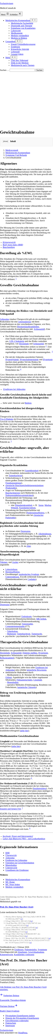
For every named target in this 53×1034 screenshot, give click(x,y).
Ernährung (15, 47)
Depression (25, 531)
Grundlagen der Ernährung (17, 870)
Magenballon (12, 682)
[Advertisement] (26, 100)
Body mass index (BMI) (13, 245)
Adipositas (4, 319)
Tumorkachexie (15, 475)
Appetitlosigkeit (31, 470)
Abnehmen (22, 952)
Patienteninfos (31, 949)
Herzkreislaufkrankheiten (28, 326)
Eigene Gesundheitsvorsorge (23, 44)
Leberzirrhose (11, 569)
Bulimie (28, 403)
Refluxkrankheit (7, 658)
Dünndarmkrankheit (23, 505)
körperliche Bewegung (36, 670)
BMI (7, 853)
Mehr (7, 57)
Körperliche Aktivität (20, 49)
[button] (20, 1015)
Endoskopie (26, 616)
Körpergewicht (9, 242)
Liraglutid (37, 680)
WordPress (22, 1033)
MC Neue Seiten (12, 884)
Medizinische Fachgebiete (22, 23)
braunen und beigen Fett (10, 809)
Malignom (11, 634)
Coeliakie (32, 579)
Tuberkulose (12, 631)
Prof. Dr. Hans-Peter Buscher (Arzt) (16, 907)
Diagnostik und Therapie (21, 25)
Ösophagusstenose (13, 483)
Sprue (40, 505)
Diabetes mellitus (30, 653)
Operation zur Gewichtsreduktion (19, 863)
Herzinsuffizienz (12, 572)
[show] (5, 141)
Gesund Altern (17, 54)
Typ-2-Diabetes (6, 419)
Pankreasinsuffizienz (35, 512)
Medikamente (17, 33)
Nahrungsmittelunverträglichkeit (19, 495)
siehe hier (24, 730)
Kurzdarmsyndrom (27, 508)
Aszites (15, 562)
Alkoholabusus (44, 534)
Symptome (42, 949)
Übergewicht (11, 855)
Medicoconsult (11, 150)
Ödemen (3, 562)
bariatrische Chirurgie (26, 687)
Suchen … (4, 70)
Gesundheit (10, 41)
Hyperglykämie (12, 359)
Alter (28, 546)
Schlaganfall (39, 329)
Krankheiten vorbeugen (24, 954)
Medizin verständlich (20, 35)
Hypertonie (48, 359)
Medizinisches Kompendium (17, 20)
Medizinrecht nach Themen (22, 65)
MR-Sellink (41, 619)
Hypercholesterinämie (29, 359)
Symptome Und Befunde (16, 155)
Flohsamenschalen (24, 680)
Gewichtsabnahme (36, 952)
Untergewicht (11, 868)
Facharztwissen (6, 3)
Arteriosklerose (24, 321)
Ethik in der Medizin (20, 63)
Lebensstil (15, 52)
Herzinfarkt (24, 344)
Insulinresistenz (39, 788)
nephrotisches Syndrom (29, 574)
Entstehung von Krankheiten (23, 28)
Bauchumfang (9, 247)
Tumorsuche (36, 634)
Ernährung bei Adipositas (14, 389)
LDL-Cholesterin (16, 341)
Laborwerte (16, 30)
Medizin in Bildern (19, 38)
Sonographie (27, 624)
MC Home (10, 882)
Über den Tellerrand (19, 60)
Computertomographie (15, 626)
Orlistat (8, 677)
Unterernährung (12, 577)
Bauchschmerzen (12, 493)
